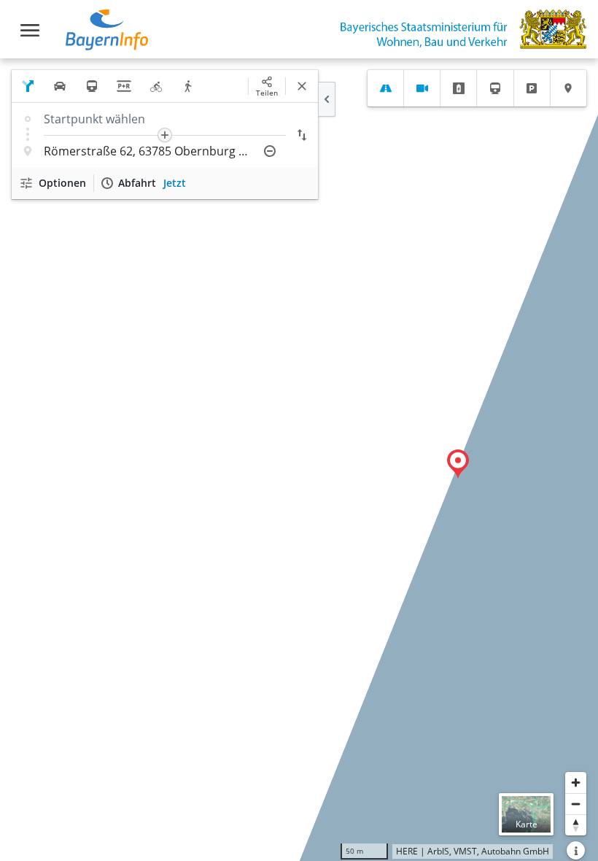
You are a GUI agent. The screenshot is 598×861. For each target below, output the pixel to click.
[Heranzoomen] (575, 782)
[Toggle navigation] (30, 30)
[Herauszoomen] (575, 803)
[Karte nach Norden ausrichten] (575, 824)
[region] (299, 459)
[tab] (385, 88)
